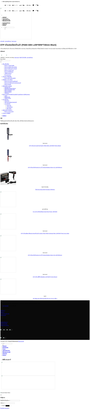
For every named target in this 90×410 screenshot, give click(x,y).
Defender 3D (7, 87)
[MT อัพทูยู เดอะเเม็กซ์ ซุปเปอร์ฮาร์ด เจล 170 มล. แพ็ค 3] (8, 294)
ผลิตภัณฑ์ (4, 346)
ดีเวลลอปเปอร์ (8, 75)
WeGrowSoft (21, 341)
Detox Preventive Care (10, 89)
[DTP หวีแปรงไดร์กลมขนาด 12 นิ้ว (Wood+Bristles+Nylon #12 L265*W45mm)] (8, 162)
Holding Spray (8, 98)
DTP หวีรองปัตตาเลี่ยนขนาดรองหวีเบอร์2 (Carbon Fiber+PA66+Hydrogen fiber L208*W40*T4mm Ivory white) (45, 233)
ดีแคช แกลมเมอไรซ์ (9, 111)
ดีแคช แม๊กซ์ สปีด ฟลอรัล (10, 78)
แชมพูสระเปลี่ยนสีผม (7, 76)
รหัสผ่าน (2, 403)
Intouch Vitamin (8, 91)
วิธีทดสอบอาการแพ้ (6, 352)
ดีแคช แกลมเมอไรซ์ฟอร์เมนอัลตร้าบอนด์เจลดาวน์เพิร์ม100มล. (16, 94)
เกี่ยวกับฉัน (4, 353)
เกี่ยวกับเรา (2, 310)
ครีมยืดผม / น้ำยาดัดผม (7, 79)
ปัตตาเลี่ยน (9, 108)
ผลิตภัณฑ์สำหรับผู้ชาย (7, 110)
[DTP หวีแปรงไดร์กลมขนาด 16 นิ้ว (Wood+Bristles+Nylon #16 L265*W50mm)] (8, 250)
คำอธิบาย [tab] (4, 115)
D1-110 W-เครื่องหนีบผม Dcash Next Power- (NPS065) (45, 211)
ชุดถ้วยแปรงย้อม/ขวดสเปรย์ (11, 102)
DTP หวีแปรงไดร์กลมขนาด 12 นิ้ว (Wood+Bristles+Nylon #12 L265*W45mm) (45, 167)
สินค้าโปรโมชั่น (23, 57)
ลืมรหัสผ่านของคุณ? (4, 408)
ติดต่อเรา (2, 312)
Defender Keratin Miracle (10, 88)
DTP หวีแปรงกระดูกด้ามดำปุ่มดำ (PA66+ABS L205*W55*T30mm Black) (45, 145)
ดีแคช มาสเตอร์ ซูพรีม (9, 65)
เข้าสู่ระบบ (7, 405)
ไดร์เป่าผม (9, 105)
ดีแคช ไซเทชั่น (8, 84)
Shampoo (7, 93)
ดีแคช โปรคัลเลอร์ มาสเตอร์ (11, 68)
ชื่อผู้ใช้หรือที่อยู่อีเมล (5, 400)
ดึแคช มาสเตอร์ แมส (9, 70)
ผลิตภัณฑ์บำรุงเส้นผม (7, 86)
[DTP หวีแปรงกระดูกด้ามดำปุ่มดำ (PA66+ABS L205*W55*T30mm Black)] (8, 141)
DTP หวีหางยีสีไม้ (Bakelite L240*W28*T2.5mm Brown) (45, 276)
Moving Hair (7, 97)
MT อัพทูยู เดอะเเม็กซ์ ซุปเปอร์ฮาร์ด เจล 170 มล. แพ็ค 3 (45, 298)
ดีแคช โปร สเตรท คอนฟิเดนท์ (11, 81)
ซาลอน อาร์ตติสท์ (6, 113)
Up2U (6, 95)
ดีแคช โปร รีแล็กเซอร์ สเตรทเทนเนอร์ (13, 82)
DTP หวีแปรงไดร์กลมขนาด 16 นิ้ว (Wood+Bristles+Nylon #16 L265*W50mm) (45, 255)
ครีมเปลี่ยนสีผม (5, 64)
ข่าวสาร (3, 349)
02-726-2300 (5, 305)
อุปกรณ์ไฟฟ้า (7, 103)
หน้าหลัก (2, 41)
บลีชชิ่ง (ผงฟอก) (8, 73)
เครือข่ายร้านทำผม (4, 325)
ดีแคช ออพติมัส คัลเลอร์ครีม (11, 67)
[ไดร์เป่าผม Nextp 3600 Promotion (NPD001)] (8, 184)
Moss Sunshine (8, 90)
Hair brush (14, 41)
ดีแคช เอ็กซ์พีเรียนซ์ (9, 71)
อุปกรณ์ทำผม (8, 41)
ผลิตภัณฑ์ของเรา (4, 322)
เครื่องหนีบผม (10, 107)
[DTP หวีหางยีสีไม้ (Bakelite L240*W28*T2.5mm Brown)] (8, 272)
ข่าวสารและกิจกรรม (4, 313)
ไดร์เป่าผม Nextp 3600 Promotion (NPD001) (45, 189)
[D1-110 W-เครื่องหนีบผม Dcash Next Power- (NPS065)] (8, 206)
